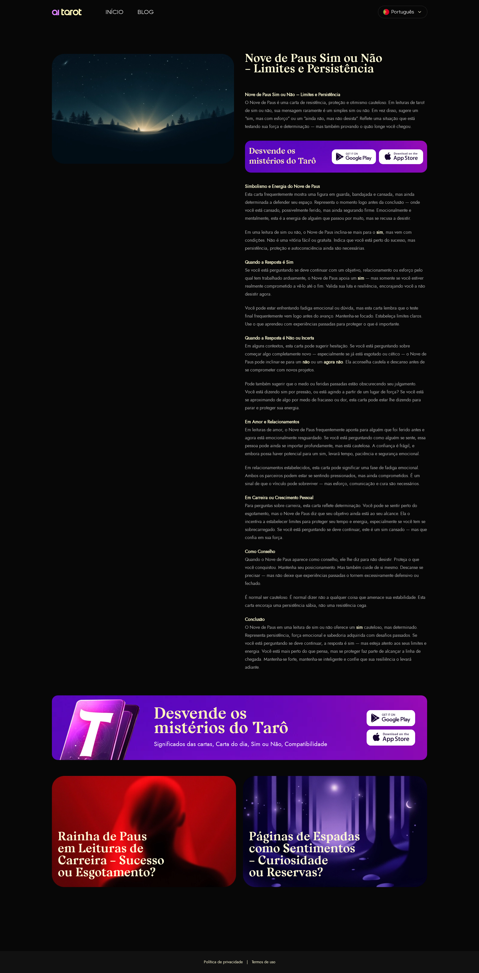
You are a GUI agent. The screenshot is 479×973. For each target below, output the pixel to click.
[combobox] (402, 12)
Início (114, 11)
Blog (145, 11)
